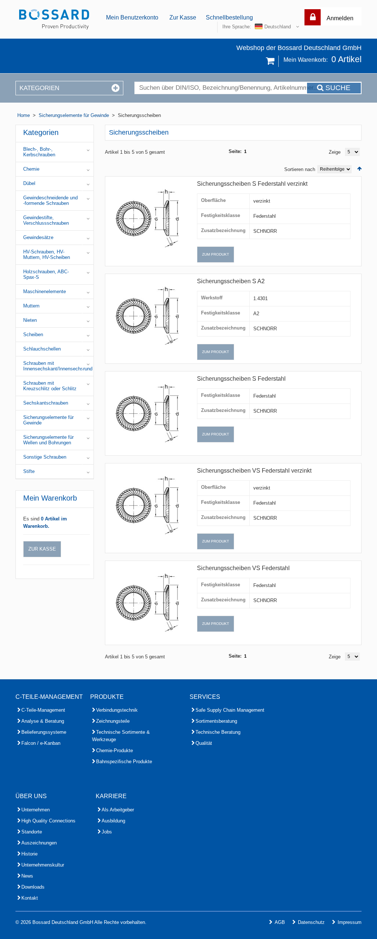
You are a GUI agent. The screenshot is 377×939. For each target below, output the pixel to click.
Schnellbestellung (229, 17)
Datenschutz (311, 922)
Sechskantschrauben (45, 403)
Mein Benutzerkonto (132, 17)
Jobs (107, 832)
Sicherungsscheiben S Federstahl (241, 379)
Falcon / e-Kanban (40, 743)
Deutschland (277, 26)
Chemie (31, 169)
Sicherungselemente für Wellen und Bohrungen (48, 439)
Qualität (203, 743)
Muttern (31, 306)
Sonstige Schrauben (44, 457)
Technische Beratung (217, 732)
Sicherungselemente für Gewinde (74, 115)
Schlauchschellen (42, 349)
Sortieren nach (299, 169)
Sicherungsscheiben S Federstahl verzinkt (252, 184)
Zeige (335, 152)
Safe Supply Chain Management (229, 710)
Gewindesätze (38, 237)
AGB (280, 922)
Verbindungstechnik (117, 710)
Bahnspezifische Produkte (124, 761)
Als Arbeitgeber (118, 809)
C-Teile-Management (43, 710)
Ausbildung (113, 821)
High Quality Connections (48, 821)
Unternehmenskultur (42, 865)
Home (23, 115)
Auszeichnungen (39, 843)
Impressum (350, 922)
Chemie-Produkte (114, 750)
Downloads (33, 887)
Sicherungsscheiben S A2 (231, 281)
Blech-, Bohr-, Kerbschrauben (39, 151)
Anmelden (340, 18)
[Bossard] (54, 19)
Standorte (31, 832)
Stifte (29, 471)
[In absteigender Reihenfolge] (359, 168)
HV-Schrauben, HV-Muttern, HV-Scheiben (46, 254)
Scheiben (33, 334)
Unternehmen (35, 809)
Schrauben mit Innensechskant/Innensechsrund (57, 365)
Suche (337, 88)
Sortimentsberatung (216, 721)
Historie (29, 854)
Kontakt (29, 898)
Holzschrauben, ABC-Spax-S (46, 274)
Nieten (30, 320)
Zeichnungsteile (113, 721)
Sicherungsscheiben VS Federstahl (243, 568)
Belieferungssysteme (43, 732)
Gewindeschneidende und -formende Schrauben (50, 200)
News (27, 876)
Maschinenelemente (44, 291)
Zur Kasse (182, 17)
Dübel (29, 183)
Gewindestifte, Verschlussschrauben (46, 220)
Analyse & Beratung (42, 721)
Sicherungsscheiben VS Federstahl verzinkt (254, 470)
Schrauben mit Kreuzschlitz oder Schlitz (50, 385)
